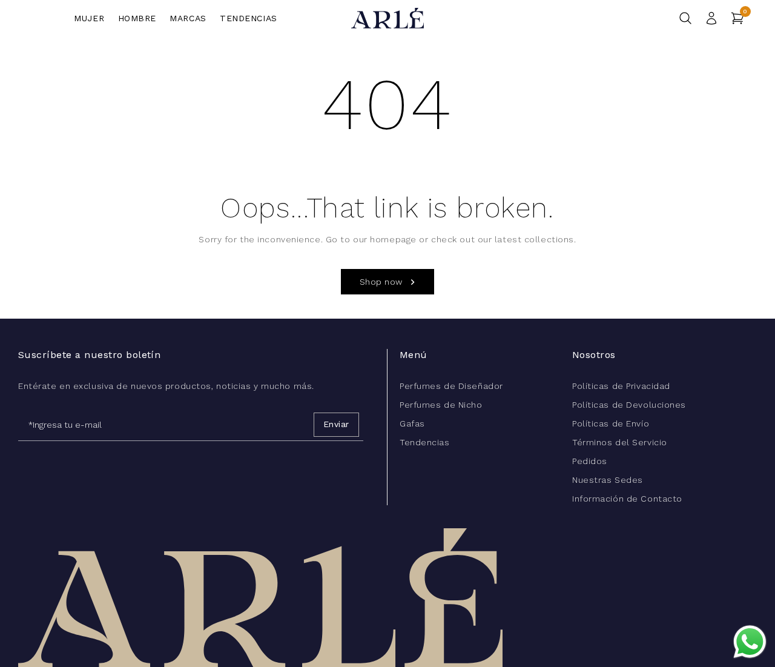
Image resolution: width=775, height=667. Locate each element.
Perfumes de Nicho (441, 405)
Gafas (412, 423)
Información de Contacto (627, 498)
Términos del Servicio (619, 442)
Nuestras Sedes (607, 480)
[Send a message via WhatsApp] (750, 642)
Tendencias (425, 442)
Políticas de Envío (610, 423)
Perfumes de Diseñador (451, 386)
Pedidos (589, 461)
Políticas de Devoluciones (629, 405)
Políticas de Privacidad (621, 386)
